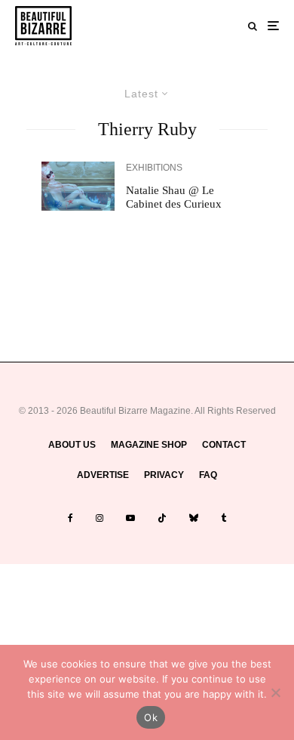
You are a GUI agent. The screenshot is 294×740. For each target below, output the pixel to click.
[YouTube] (130, 518)
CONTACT (224, 444)
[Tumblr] (223, 518)
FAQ (208, 475)
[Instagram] (99, 518)
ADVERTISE (103, 475)
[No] (275, 692)
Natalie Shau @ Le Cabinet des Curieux (174, 197)
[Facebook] (70, 518)
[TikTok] (162, 518)
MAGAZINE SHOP (149, 444)
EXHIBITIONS (154, 167)
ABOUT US (72, 444)
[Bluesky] (194, 518)
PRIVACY (164, 475)
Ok (151, 717)
